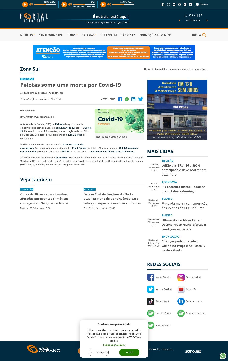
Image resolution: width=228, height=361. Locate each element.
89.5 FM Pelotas (127, 2)
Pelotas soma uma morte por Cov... (188, 69)
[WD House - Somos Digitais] (193, 351)
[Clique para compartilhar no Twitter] (140, 99)
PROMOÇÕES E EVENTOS (155, 35)
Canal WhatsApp (51, 35)
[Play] (25, 4)
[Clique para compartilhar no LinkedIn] (133, 99)
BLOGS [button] (71, 35)
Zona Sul (160, 69)
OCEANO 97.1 (50, 2)
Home (147, 69)
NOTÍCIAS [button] (26, 35)
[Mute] (31, 4)
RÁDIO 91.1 (128, 35)
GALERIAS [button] (88, 35)
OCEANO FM (108, 35)
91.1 (93, 2)
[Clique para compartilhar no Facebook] (120, 99)
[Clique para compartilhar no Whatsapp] (126, 99)
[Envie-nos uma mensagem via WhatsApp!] (223, 356)
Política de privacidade (114, 345)
